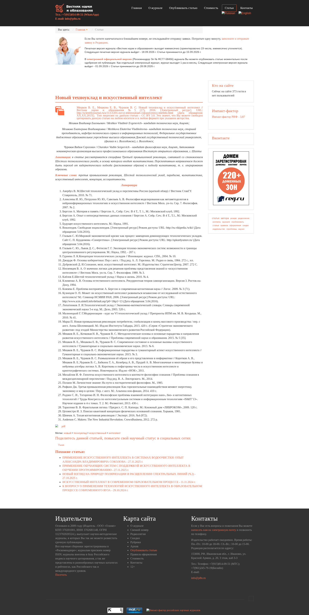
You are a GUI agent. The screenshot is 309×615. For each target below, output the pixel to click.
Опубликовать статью (183, 8)
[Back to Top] (251, 598)
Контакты (246, 8)
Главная (136, 8)
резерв (233, 218)
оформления (235, 225)
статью (216, 225)
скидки (245, 225)
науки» (241, 229)
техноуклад (80, 433)
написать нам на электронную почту (213, 529)
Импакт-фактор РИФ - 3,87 (228, 116)
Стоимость (211, 8)
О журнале (155, 8)
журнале (226, 222)
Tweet (61, 445)
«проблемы (231, 229)
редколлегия (243, 218)
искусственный (97, 433)
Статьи (229, 8)
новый (67, 433)
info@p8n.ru (72, 18)
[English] (246, 13)
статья (215, 218)
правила (224, 225)
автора (225, 218)
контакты (217, 222)
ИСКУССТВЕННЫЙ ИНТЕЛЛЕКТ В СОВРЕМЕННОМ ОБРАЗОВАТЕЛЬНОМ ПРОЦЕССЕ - (129, 482)
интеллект (115, 433)
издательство (219, 229)
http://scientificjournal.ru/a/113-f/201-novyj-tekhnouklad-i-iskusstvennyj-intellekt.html (125, 112)
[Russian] (230, 13)
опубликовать (237, 222)
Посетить (61, 574)
